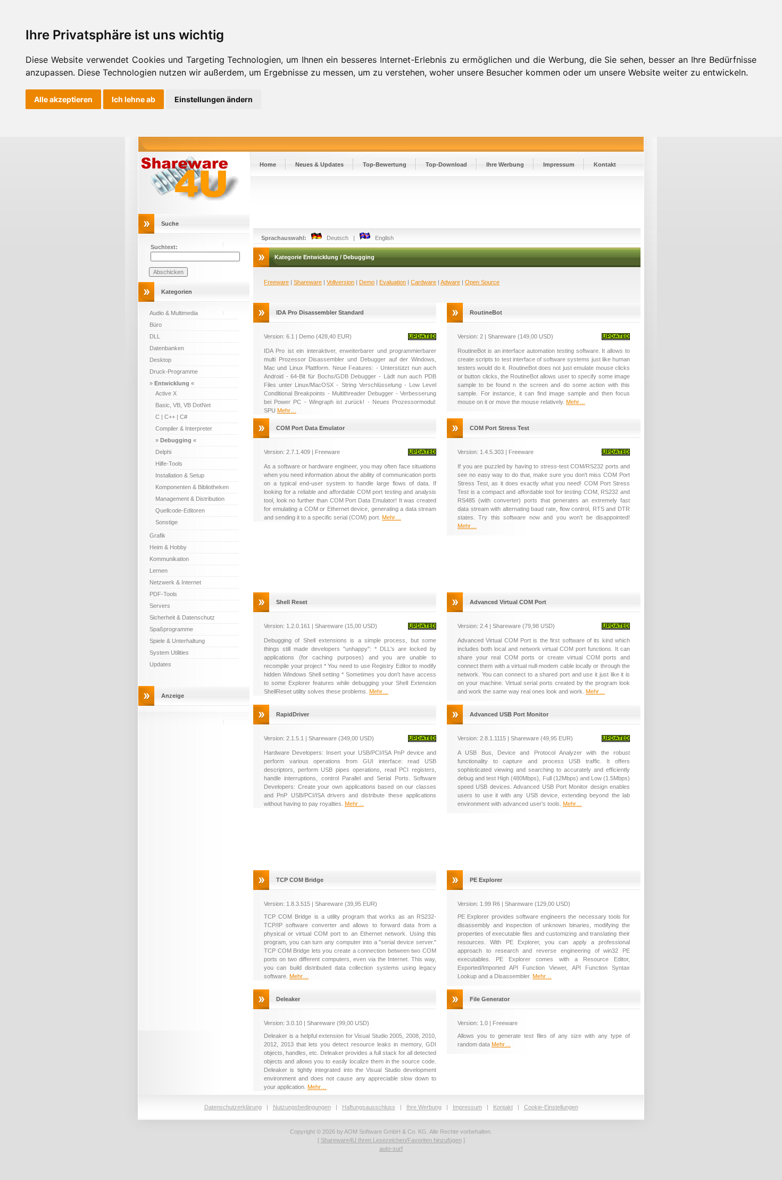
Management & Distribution (189, 499)
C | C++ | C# (171, 417)
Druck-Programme (173, 371)
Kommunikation (169, 559)
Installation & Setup (179, 475)
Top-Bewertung (384, 164)
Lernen (158, 570)
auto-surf (391, 1148)
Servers (159, 606)
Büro (155, 324)
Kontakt (605, 164)
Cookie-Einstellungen (551, 1107)
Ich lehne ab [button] (133, 99)
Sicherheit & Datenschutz (182, 617)
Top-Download (446, 164)
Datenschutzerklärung (233, 1107)
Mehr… (286, 410)
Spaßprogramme (171, 629)
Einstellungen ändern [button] (213, 99)
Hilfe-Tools (168, 463)
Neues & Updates (319, 164)
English (382, 238)
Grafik (157, 535)
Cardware (423, 282)
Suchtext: (164, 247)
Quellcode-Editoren (180, 510)
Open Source (482, 282)
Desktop (160, 360)
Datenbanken (166, 348)
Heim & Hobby (168, 547)
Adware (450, 282)
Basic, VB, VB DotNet (183, 405)
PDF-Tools (163, 594)
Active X (166, 393)
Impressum (559, 164)
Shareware (308, 282)
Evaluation (392, 282)
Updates (160, 664)
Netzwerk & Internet (175, 582)
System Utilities (169, 652)
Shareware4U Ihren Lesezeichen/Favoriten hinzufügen (391, 1140)
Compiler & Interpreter (183, 428)
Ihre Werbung (505, 164)
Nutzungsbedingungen (302, 1107)
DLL (154, 336)
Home (268, 164)
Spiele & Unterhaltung (177, 641)
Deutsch (335, 238)
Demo (367, 282)
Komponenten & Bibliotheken (192, 487)
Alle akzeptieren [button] (63, 99)
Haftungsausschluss (368, 1107)
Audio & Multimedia (173, 313)
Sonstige (166, 522)
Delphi (163, 452)
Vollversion (340, 282)
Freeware (276, 282)
